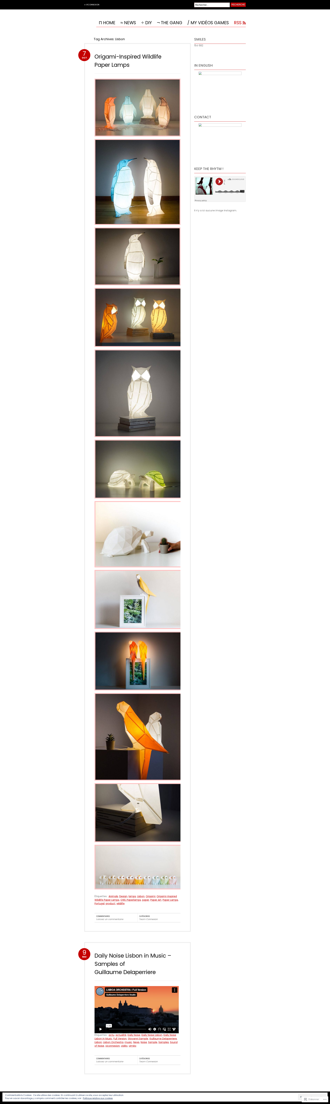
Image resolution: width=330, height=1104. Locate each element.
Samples (163, 1042)
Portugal (99, 903)
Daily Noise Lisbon (151, 1035)
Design (123, 896)
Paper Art (155, 900)
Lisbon (141, 896)
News (136, 1042)
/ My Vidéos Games (208, 23)
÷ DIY (146, 23)
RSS (237, 23)
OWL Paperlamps (130, 900)
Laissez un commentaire (109, 919)
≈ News (128, 23)
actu (111, 1035)
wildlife (121, 903)
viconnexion (112, 1046)
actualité (121, 1035)
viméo (132, 1046)
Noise (144, 1042)
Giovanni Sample (138, 1038)
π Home (107, 23)
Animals (113, 896)
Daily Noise (134, 1035)
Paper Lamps (170, 900)
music (128, 1042)
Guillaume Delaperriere (163, 1038)
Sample (152, 1042)
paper (145, 900)
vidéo (124, 1046)
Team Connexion (148, 919)
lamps (132, 896)
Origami (150, 896)
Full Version (120, 1038)
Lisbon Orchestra (113, 1042)
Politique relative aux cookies (98, 1098)
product (110, 903)
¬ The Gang (169, 23)
